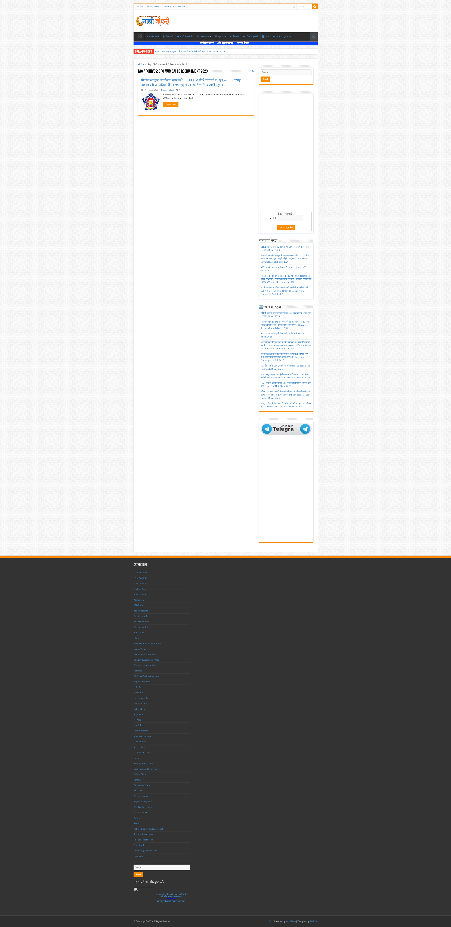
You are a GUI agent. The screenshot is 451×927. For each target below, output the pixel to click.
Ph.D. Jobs (138, 790)
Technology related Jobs (145, 850)
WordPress (291, 921)
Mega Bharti (140, 747)
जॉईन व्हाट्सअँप (252, 36)
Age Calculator (272, 36)
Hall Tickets (139, 709)
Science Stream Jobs (143, 834)
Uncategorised (140, 856)
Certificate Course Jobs (145, 654)
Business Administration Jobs (148, 643)
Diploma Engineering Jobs (146, 676)
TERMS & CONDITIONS (173, 6)
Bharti (137, 638)
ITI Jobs (137, 719)
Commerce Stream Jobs (145, 665)
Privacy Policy (153, 6)
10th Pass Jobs (140, 572)
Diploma (138, 670)
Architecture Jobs (142, 616)
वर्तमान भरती (207, 43)
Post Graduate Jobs (143, 807)
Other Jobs (139, 779)
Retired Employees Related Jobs (149, 828)
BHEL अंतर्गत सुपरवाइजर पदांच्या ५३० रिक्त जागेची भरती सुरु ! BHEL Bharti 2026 (190, 51)
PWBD (137, 818)
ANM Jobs (139, 605)
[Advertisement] (286, 154)
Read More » (170, 104)
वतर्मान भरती (154, 36)
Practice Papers (141, 812)
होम (139, 36)
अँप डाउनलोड (226, 43)
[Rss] (294, 7)
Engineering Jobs (142, 681)
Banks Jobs (139, 632)
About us (139, 6)
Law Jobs (138, 725)
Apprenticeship (141, 610)
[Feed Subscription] (253, 71)
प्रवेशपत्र (222, 36)
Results (137, 823)
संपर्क (288, 36)
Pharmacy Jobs (141, 796)
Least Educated (141, 730)
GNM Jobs (139, 692)
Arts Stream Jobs (141, 621)
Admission (139, 599)
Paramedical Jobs (142, 785)
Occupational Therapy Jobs (147, 768)
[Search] (315, 6)
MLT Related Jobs (142, 752)
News (136, 758)
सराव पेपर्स (205, 36)
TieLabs (314, 921)
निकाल (236, 36)
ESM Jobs (138, 687)
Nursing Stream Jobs (143, 763)
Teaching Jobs (140, 845)
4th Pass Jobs (140, 583)
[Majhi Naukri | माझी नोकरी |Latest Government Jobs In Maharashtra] (153, 20)
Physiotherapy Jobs (143, 801)
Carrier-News (140, 649)
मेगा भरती (170, 36)
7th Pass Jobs (140, 589)
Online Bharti (168, 90)
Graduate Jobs (140, 703)
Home (143, 64)
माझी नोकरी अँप (186, 36)
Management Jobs (142, 736)
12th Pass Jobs (140, 578)
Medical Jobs (140, 741)
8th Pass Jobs (140, 594)
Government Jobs (142, 698)
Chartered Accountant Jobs (146, 659)
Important (138, 714)
